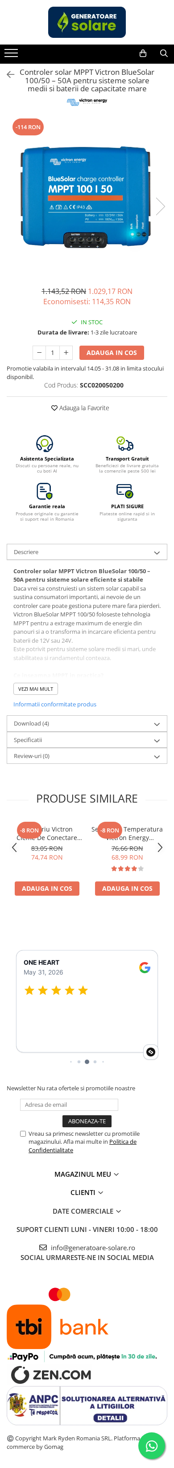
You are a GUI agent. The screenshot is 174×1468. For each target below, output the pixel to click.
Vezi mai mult (35, 688)
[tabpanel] (87, 197)
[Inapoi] (6, 75)
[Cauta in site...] (164, 53)
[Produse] (12, 55)
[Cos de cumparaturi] (143, 53)
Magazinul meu (83, 1174)
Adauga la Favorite (83, 408)
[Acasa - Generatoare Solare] (87, 22)
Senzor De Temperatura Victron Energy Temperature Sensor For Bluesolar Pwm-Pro (127, 833)
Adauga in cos (112, 352)
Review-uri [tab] (32, 756)
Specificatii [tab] (28, 740)
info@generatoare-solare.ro (92, 1247)
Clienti (83, 1192)
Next (160, 206)
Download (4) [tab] (31, 723)
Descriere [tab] (26, 552)
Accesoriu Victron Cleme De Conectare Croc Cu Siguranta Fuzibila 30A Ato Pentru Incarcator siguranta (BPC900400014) (47, 833)
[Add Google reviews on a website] (150, 1052)
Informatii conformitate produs (54, 704)
